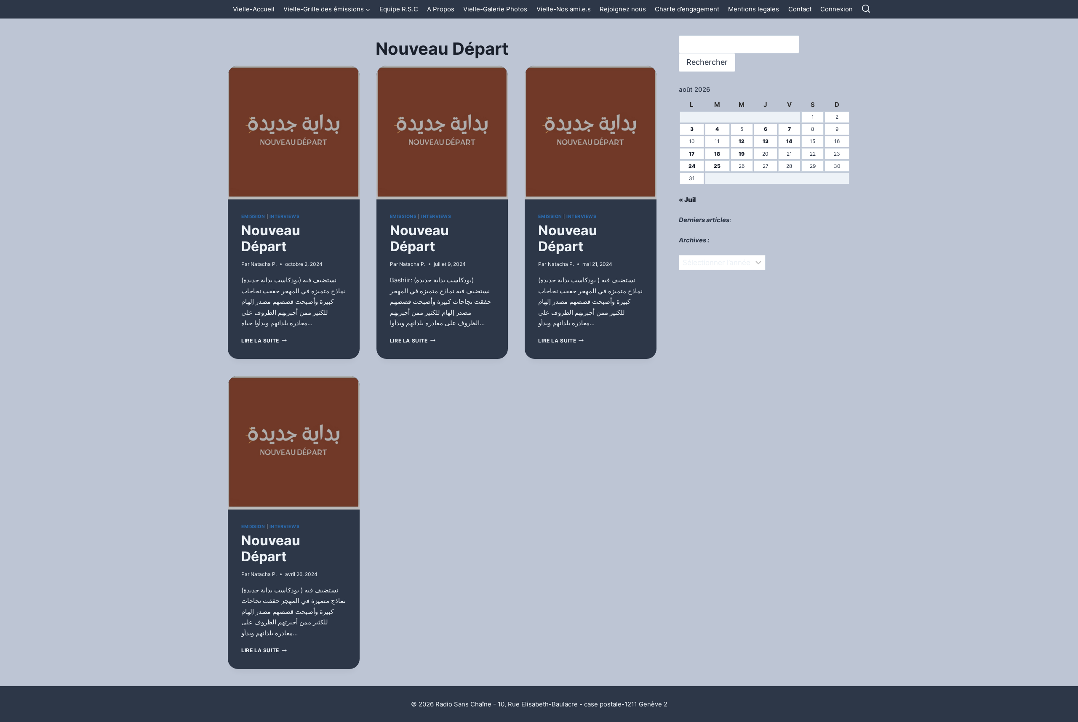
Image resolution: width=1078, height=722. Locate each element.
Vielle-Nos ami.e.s (563, 9)
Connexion (836, 9)
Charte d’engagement (687, 9)
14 (789, 141)
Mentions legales (753, 9)
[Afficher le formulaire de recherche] (866, 9)
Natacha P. (264, 264)
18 (717, 154)
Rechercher (707, 62)
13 (765, 141)
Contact (799, 9)
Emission (253, 216)
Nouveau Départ (270, 238)
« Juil (687, 200)
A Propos (440, 9)
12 (741, 141)
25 (717, 166)
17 (691, 154)
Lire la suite (264, 340)
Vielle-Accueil (254, 9)
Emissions (403, 216)
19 (741, 154)
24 (691, 166)
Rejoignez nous (623, 9)
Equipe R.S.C (398, 9)
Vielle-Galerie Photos (495, 9)
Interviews (284, 216)
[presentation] (294, 132)
